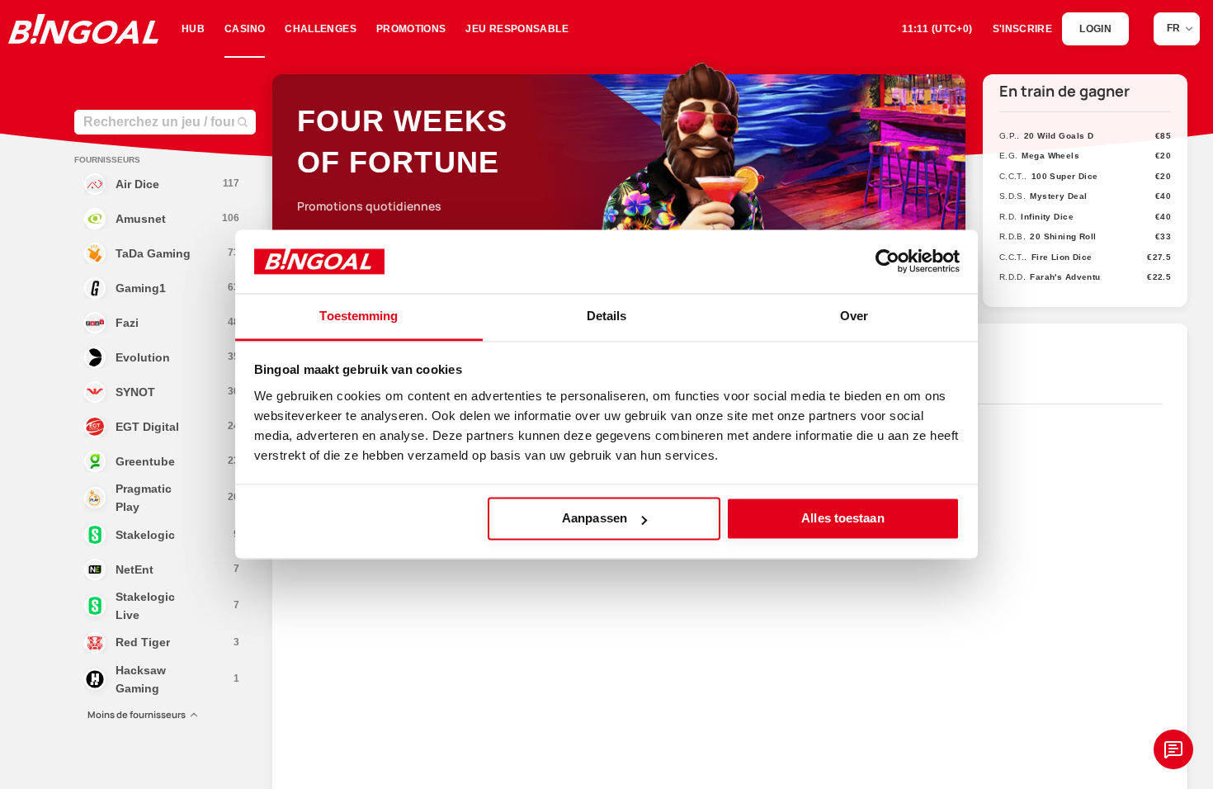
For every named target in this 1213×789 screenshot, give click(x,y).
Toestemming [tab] (358, 316)
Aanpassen (594, 519)
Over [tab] (854, 316)
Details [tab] (607, 316)
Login (1095, 29)
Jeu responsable (516, 29)
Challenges (320, 29)
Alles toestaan (842, 519)
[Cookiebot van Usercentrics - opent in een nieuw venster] (887, 261)
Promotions (411, 29)
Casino (244, 29)
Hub (193, 29)
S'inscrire (1023, 29)
